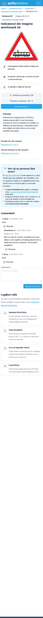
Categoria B (29, 8)
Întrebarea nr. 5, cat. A (9, 144)
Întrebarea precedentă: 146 (23, 95)
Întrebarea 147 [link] (31, 11)
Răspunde (9, 226)
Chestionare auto (15, 8)
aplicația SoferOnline (13, 175)
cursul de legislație (17, 192)
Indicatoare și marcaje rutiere (12, 11)
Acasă (3, 8)
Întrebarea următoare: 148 (20, 101)
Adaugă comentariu (32, 286)
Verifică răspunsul (21, 107)
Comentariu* (6, 267)
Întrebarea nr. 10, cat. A (10, 153)
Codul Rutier (31, 192)
